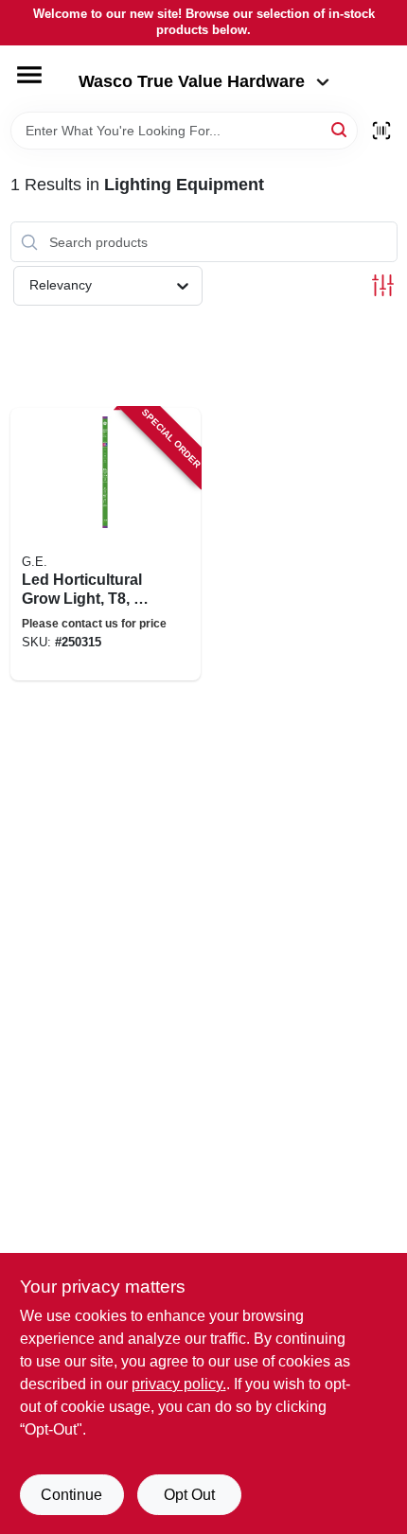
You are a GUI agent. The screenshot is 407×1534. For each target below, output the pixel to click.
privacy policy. (179, 1384)
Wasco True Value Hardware (192, 81)
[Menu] (29, 74)
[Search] (340, 129)
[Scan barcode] (381, 131)
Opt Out (189, 1495)
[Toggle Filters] (383, 285)
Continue (71, 1495)
